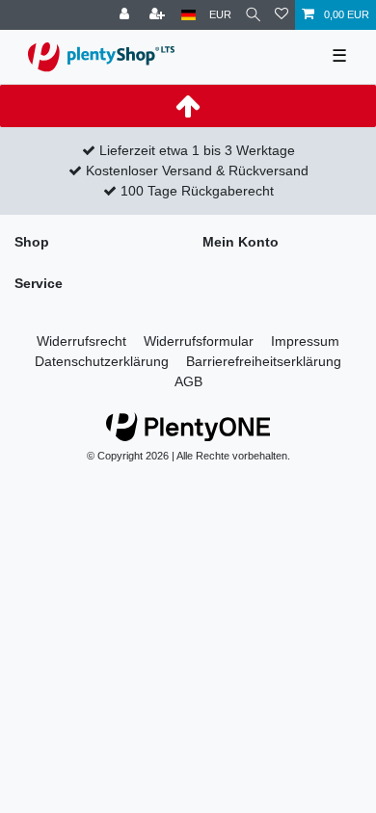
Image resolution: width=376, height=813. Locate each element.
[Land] (188, 15)
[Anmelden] (126, 15)
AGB (188, 381)
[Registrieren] (159, 15)
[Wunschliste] (281, 15)
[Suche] (253, 15)
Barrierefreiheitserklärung (263, 361)
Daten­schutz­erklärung (102, 361)
